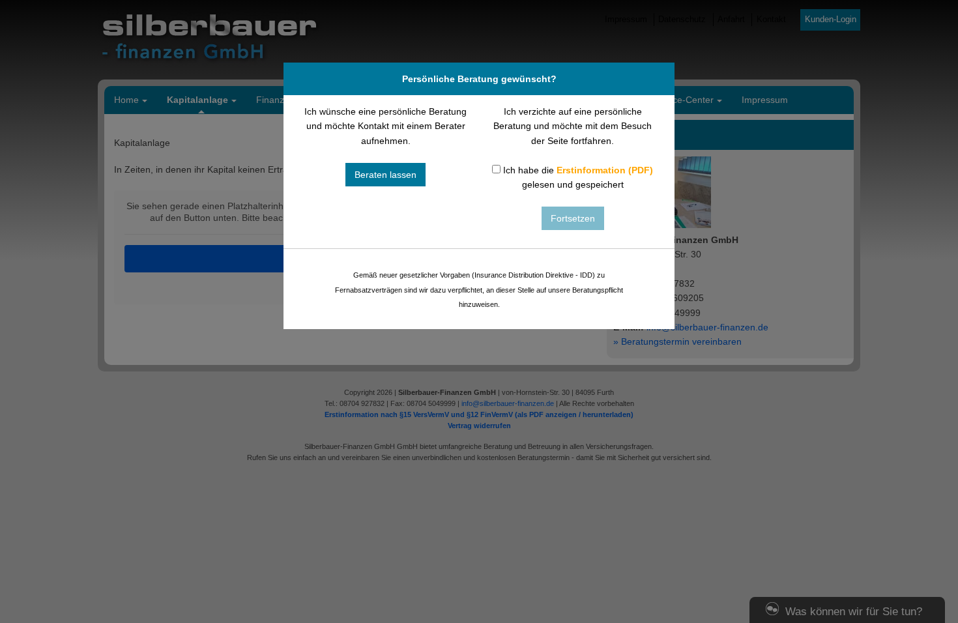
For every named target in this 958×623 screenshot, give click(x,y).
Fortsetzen (573, 218)
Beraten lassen (385, 174)
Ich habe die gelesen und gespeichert (577, 177)
